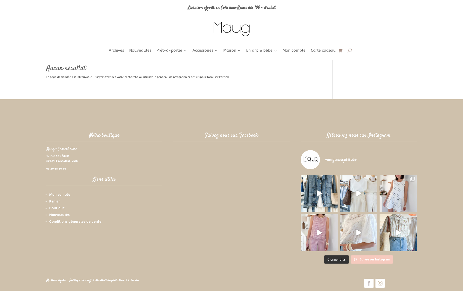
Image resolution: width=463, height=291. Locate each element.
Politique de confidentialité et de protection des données (104, 280)
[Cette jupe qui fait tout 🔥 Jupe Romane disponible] (319, 193)
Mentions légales (56, 280)
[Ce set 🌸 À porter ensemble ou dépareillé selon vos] (319, 232)
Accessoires (202, 51)
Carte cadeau (323, 51)
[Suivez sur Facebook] (369, 283)
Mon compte (294, 51)
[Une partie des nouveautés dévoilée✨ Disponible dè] (358, 232)
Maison (229, 51)
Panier (54, 201)
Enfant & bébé (259, 51)
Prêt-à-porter (169, 51)
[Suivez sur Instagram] (380, 283)
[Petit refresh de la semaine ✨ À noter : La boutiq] (398, 232)
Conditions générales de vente (75, 221)
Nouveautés (140, 51)
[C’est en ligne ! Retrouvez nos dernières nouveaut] (398, 193)
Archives (116, 51)
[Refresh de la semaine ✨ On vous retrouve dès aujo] (358, 193)
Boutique (57, 207)
